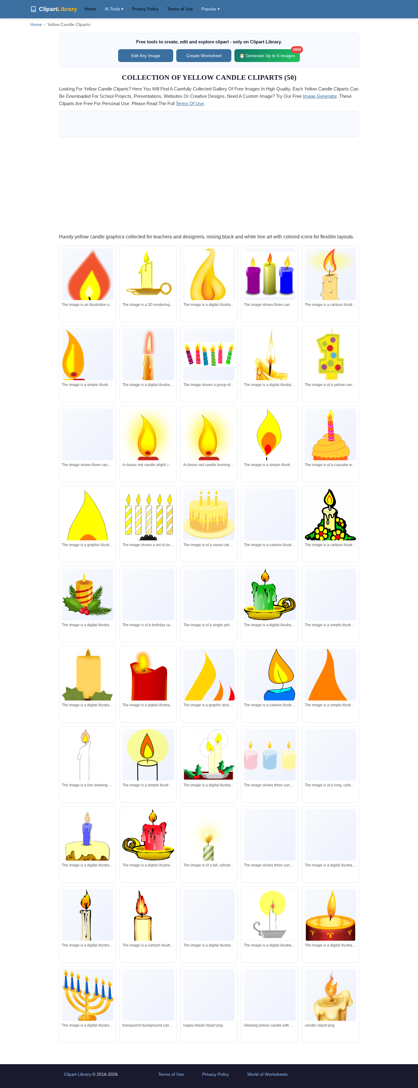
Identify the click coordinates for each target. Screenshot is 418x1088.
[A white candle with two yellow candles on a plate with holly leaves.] (209, 755)
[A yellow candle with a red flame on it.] (330, 277)
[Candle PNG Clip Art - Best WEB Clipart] (330, 1017)
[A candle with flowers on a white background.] (330, 517)
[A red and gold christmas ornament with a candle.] (330, 834)
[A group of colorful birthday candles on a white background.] (209, 354)
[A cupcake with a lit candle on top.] (330, 445)
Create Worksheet (204, 55)
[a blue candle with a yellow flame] (269, 695)
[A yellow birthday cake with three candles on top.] (209, 514)
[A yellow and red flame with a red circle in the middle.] (87, 536)
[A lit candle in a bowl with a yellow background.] (269, 915)
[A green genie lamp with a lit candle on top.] (269, 594)
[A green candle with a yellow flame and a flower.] (330, 598)
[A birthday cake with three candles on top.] (148, 594)
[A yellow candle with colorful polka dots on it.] (330, 354)
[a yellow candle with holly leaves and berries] (87, 682)
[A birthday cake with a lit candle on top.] (87, 845)
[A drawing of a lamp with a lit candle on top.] (87, 771)
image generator (320, 96)
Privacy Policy (145, 8)
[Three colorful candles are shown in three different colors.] (269, 274)
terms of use (190, 103)
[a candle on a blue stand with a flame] (148, 935)
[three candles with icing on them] (269, 755)
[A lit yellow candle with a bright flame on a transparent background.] (269, 1001)
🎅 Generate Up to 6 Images (269, 53)
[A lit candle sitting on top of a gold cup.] (209, 921)
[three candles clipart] (269, 835)
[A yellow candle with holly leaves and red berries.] (87, 594)
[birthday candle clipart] (148, 524)
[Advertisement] (209, 185)
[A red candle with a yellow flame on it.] (148, 696)
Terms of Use (180, 8)
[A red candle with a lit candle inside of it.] (330, 921)
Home (90, 8)
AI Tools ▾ (114, 8)
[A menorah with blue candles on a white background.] (87, 996)
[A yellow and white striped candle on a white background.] (330, 754)
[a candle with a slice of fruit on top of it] (209, 847)
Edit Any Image (145, 55)
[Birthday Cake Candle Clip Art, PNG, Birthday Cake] (209, 1001)
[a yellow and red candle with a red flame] (87, 367)
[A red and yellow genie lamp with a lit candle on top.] (148, 834)
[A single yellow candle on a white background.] (209, 601)
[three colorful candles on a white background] (87, 436)
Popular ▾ (210, 8)
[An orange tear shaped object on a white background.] (330, 695)
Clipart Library (77, 1074)
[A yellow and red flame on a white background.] (209, 689)
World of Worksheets (267, 1074)
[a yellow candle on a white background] (148, 274)
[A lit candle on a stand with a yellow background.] (148, 761)
